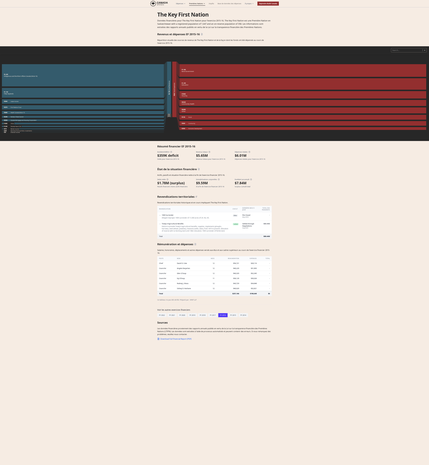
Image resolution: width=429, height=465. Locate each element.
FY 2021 (172, 315)
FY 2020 (182, 315)
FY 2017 (213, 315)
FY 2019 (192, 315)
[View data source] (196, 197)
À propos (248, 3)
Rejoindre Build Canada (268, 3)
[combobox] (392, 50)
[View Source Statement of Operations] (202, 34)
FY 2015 (233, 315)
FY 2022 (162, 315)
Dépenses (179, 3)
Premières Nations (196, 3)
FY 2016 (223, 315)
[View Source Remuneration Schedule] (195, 244)
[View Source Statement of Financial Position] (199, 169)
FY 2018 (202, 315)
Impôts (211, 3)
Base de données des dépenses (229, 3)
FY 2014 (243, 315)
